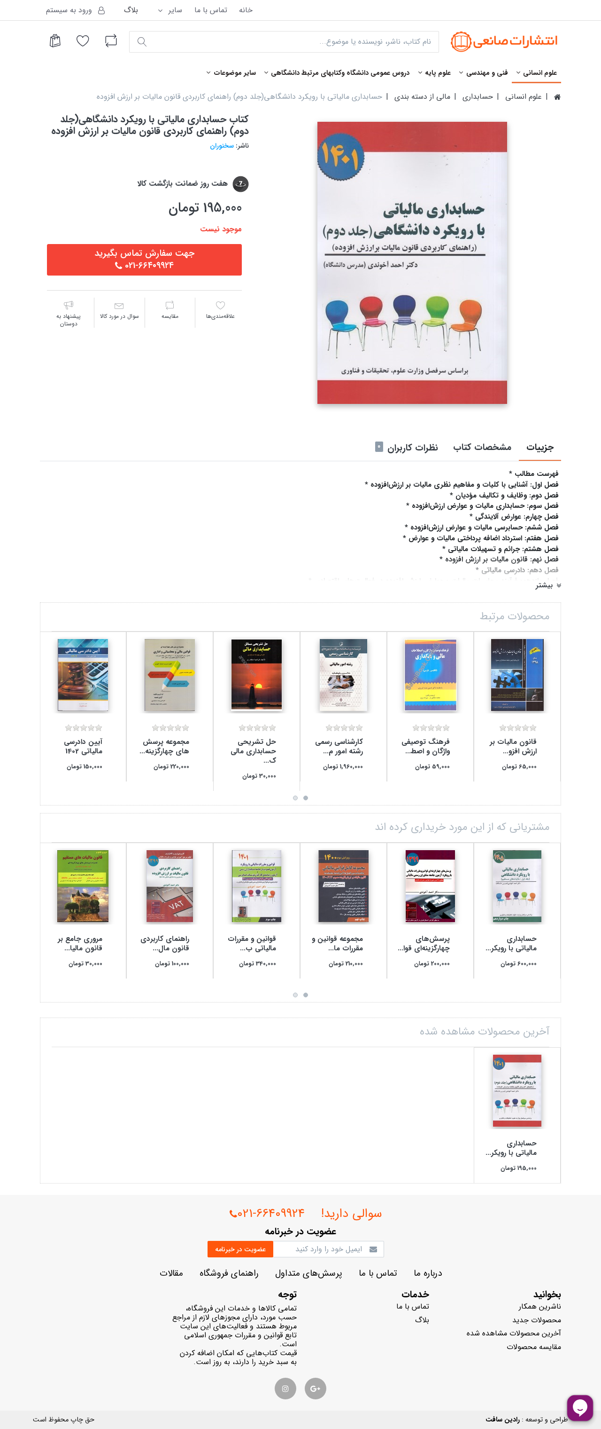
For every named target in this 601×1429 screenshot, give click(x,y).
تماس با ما (210, 10)
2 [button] (295, 798)
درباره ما (428, 1273)
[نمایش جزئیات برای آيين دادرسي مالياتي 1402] (83, 675)
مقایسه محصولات (534, 1347)
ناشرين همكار (540, 1306)
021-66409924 (271, 1214)
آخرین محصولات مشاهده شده (514, 1333)
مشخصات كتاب (482, 448)
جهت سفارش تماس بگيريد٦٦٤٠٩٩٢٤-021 (144, 259)
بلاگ (131, 10)
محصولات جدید (536, 1320)
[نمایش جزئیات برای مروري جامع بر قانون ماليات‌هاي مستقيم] (83, 886)
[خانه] (557, 97)
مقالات (171, 1273)
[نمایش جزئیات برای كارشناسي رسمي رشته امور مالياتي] (343, 675)
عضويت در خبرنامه (240, 1249)
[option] (412, 263)
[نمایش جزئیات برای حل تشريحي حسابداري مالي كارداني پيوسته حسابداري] (257, 675)
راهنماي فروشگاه (229, 1273)
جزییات (540, 448)
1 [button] (305, 798)
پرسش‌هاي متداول (308, 1273)
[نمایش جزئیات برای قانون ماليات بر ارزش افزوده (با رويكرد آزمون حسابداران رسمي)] (517, 675)
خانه (246, 10)
